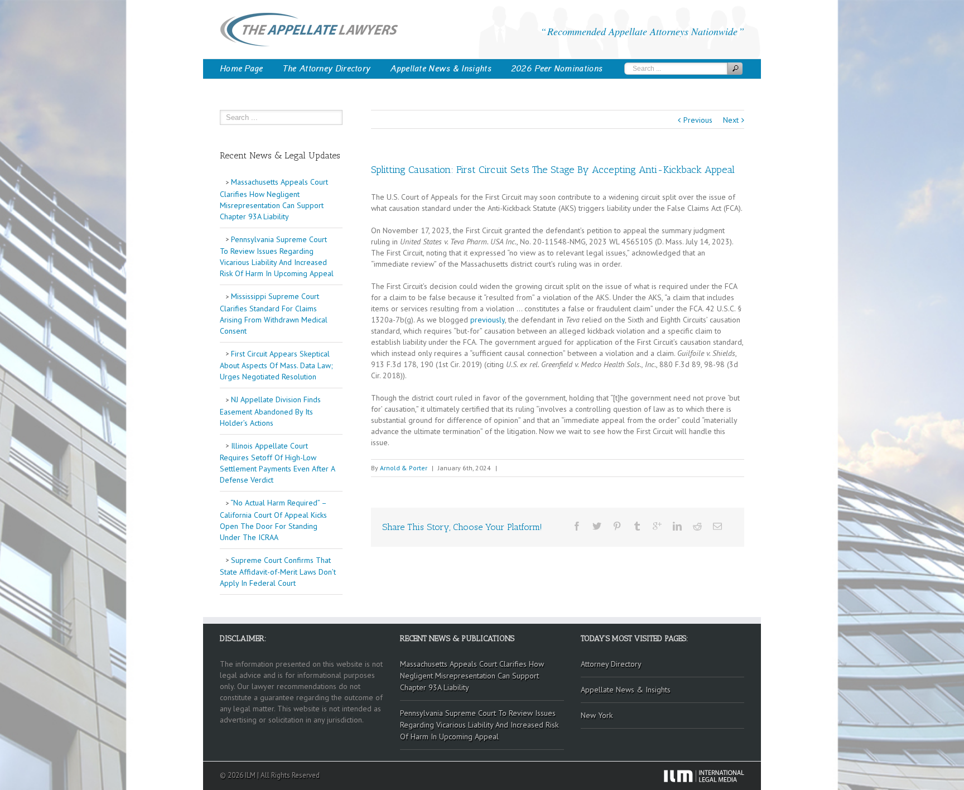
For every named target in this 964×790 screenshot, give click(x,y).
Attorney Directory (611, 664)
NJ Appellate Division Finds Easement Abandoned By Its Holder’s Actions (270, 411)
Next (731, 120)
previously (487, 320)
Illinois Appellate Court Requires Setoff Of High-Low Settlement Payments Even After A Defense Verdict (277, 463)
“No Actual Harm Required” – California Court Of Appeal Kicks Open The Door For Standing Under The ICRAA (273, 520)
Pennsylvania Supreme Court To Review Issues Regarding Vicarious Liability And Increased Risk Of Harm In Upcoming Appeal (277, 256)
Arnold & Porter (403, 468)
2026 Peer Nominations (556, 68)
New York (597, 715)
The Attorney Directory (327, 68)
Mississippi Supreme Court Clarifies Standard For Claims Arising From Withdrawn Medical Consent (273, 313)
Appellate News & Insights (440, 68)
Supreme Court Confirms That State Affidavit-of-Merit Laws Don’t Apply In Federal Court (278, 572)
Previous (697, 120)
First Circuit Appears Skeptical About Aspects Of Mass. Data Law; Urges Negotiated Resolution (276, 365)
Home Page (241, 68)
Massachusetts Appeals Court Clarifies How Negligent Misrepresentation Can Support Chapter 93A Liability (274, 199)
